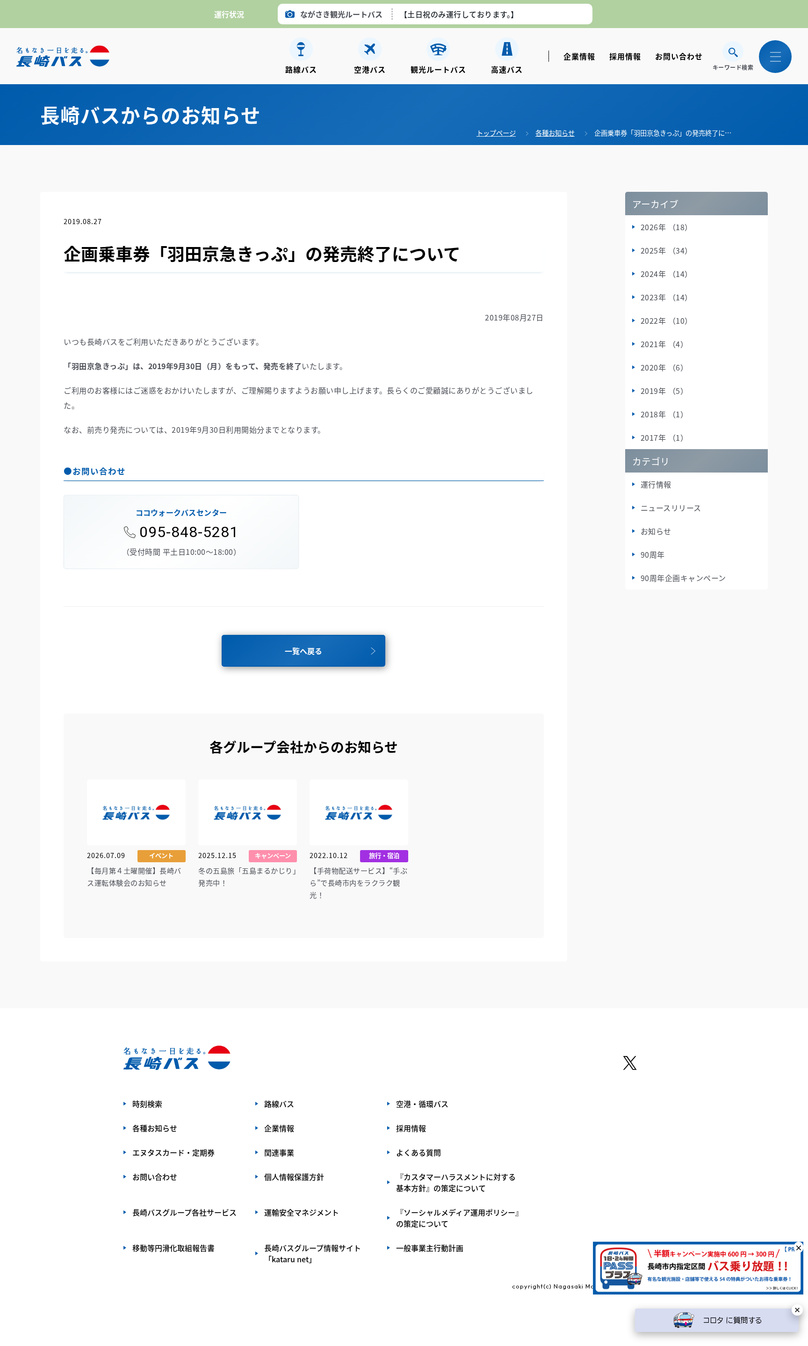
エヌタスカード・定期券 (173, 1152)
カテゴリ (651, 461)
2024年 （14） (667, 273)
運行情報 (656, 484)
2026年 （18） (667, 227)
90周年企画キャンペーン (683, 577)
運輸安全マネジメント (301, 1212)
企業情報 (579, 56)
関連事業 (279, 1152)
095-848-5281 (188, 532)
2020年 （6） (664, 367)
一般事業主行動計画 (429, 1247)
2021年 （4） (664, 343)
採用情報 (625, 56)
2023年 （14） (667, 297)
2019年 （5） (664, 390)
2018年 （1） (664, 414)
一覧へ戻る (303, 650)
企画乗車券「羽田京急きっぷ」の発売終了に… (662, 133)
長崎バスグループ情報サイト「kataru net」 (312, 1253)
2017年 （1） (664, 437)
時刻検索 (147, 1103)
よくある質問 (418, 1152)
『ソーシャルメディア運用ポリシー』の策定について (457, 1218)
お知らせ (656, 531)
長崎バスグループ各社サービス (184, 1212)
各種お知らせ (555, 133)
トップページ (496, 133)
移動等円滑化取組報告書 (173, 1247)
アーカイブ (655, 204)
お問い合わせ (679, 56)
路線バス (279, 1103)
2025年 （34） (667, 250)
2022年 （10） (667, 320)
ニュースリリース (671, 507)
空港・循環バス (422, 1103)
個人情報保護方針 (294, 1176)
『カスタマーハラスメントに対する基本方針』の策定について (456, 1182)
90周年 (653, 554)
